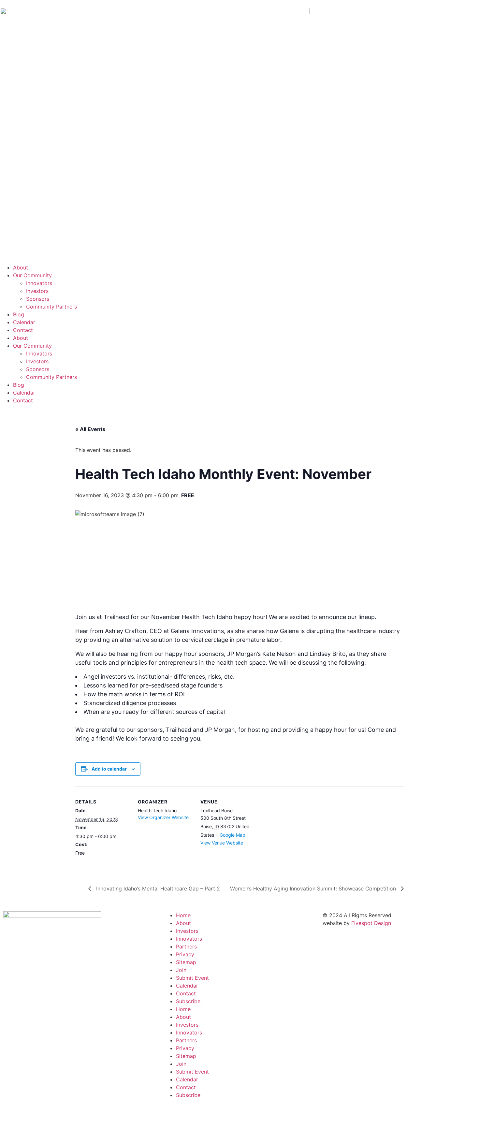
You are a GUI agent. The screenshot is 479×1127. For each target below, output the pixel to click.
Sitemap (186, 962)
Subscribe (188, 1001)
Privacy (185, 954)
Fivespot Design (371, 923)
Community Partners (51, 306)
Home (183, 915)
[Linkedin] (189, 1113)
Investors (37, 291)
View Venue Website (221, 842)
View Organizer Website (163, 817)
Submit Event (192, 978)
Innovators (39, 283)
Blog (18, 314)
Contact (23, 330)
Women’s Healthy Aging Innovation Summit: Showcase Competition (314, 888)
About (20, 267)
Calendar (24, 322)
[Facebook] (171, 1113)
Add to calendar (109, 769)
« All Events (90, 429)
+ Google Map (230, 835)
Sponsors (37, 299)
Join (181, 970)
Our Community (32, 275)
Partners (186, 946)
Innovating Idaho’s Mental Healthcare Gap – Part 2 (157, 888)
